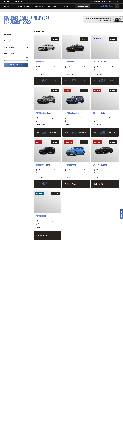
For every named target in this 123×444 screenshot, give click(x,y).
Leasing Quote (121, 214)
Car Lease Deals (12, 11)
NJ (7, 6)
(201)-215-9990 (106, 6)
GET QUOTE (55, 39)
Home (5, 11)
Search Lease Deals (82, 6)
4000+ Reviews (20, 1)
